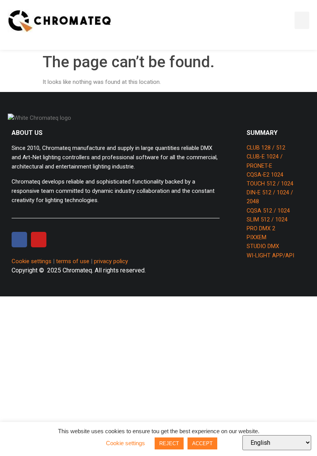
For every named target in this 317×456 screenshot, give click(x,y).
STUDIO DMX (263, 246)
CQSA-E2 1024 (265, 175)
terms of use (72, 261)
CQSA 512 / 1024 (268, 211)
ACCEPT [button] (202, 443)
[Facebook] (19, 239)
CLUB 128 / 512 (266, 148)
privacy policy (111, 261)
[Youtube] (38, 239)
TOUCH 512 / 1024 (270, 183)
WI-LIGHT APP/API (270, 255)
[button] (302, 20)
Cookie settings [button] (31, 261)
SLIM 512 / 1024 (267, 219)
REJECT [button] (169, 443)
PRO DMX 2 (261, 228)
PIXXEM (256, 237)
